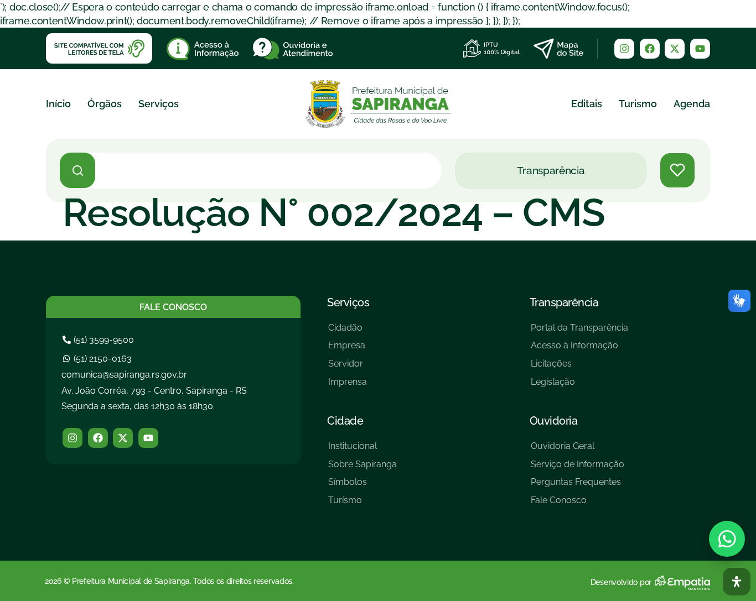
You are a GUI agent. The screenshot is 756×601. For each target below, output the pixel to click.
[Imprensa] (347, 386)
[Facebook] (650, 49)
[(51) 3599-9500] (100, 340)
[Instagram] (624, 49)
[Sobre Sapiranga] (362, 468)
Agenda (692, 103)
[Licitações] (579, 368)
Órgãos (104, 103)
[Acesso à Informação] (579, 350)
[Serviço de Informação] (577, 468)
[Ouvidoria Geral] (577, 450)
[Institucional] (362, 450)
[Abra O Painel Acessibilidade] (736, 581)
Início (58, 103)
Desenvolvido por (621, 582)
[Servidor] (347, 368)
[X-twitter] (675, 49)
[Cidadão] (347, 332)
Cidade (345, 420)
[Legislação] (579, 386)
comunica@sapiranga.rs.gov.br (124, 374)
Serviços (158, 103)
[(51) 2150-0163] (98, 358)
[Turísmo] (362, 504)
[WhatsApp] (727, 539)
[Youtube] (700, 49)
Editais (586, 103)
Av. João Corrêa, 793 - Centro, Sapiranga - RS (154, 390)
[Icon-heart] (677, 170)
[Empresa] (347, 350)
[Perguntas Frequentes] (577, 486)
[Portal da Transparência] (579, 332)
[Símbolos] (362, 486)
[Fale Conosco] (577, 504)
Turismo (638, 103)
